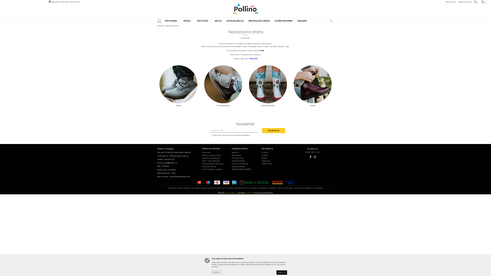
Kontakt (265, 155)
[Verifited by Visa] (290, 182)
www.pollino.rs (231, 193)
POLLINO (160, 26)
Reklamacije (236, 155)
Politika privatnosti (209, 166)
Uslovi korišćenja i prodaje (212, 169)
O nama (265, 152)
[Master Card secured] (277, 182)
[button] (331, 21)
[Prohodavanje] (223, 84)
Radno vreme (267, 164)
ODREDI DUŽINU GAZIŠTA (241, 169)
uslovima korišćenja (241, 135)
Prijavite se (273, 130)
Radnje (264, 158)
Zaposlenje (266, 161)
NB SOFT (249, 193)
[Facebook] (310, 157)
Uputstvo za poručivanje (211, 155)
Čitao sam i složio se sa (231, 135)
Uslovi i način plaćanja (211, 161)
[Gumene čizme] (268, 84)
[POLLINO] (245, 9)
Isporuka (235, 152)
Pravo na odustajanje (240, 164)
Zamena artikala (238, 161)
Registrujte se (464, 2)
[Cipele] (178, 84)
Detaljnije (216, 272)
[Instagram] (314, 157)
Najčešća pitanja (238, 166)
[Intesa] (254, 182)
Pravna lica (206, 152)
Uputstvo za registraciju (211, 158)
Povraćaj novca (238, 158)
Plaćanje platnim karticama (212, 164)
